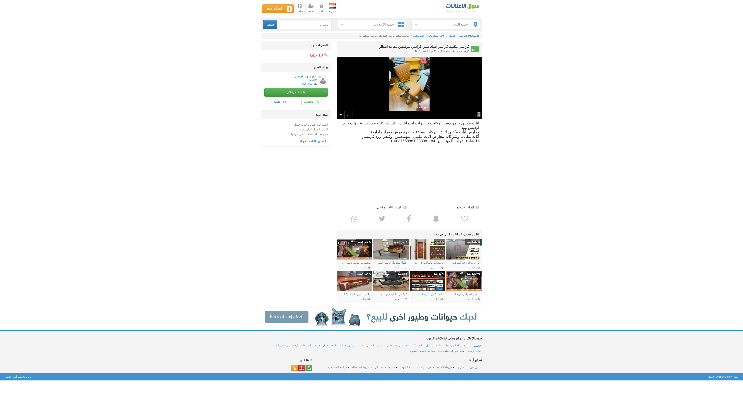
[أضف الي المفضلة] (464, 218)
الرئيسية (477, 345)
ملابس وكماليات (346, 345)
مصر (333, 11)
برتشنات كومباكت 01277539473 (428, 262)
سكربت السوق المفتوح (422, 350)
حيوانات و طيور (308, 345)
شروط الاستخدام (361, 367)
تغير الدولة (426, 367)
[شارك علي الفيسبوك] (408, 218)
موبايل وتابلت (426, 345)
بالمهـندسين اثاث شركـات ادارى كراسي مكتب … (355, 294)
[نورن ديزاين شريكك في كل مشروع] (464, 249)
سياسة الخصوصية (337, 367)
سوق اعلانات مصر (462, 7)
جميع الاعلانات (383, 24)
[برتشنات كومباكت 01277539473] (427, 249)
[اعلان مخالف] (436, 218)
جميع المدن (460, 24)
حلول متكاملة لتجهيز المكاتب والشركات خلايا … (392, 262)
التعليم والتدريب (365, 345)
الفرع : (397, 207)
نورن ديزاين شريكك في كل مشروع (465, 262)
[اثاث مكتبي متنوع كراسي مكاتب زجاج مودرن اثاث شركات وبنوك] (427, 281)
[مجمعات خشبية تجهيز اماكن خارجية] (354, 249)
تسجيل (310, 11)
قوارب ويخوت (474, 350)
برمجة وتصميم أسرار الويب (18, 376)
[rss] (294, 368)
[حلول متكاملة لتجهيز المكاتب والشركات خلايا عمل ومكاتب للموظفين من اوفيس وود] (391, 249)
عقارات (399, 345)
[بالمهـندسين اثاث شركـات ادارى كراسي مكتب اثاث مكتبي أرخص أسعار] (354, 281)
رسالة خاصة (308, 83)
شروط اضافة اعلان (384, 367)
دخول (321, 11)
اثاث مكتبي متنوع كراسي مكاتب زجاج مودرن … (428, 294)
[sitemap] (309, 368)
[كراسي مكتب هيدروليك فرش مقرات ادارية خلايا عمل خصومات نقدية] (391, 281)
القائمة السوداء (408, 367)
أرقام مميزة (291, 345)
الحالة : (470, 207)
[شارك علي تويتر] (381, 218)
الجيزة (311, 80)
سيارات (467, 345)
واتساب (309, 101)
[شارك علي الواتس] (353, 218)
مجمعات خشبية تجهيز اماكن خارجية (355, 262)
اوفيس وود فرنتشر (306, 76)
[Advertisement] (409, 174)
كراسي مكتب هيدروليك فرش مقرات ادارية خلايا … (392, 294)
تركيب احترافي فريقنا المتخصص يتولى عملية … (465, 294)
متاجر (300, 11)
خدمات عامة (276, 345)
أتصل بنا (461, 367)
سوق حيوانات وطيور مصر (450, 350)
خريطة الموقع (444, 367)
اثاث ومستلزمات (327, 345)
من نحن (474, 367)
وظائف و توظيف (384, 345)
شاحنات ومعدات (452, 345)
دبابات (438, 345)
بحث (270, 24)
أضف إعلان (273, 9)
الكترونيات (411, 345)
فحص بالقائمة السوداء (312, 141)
